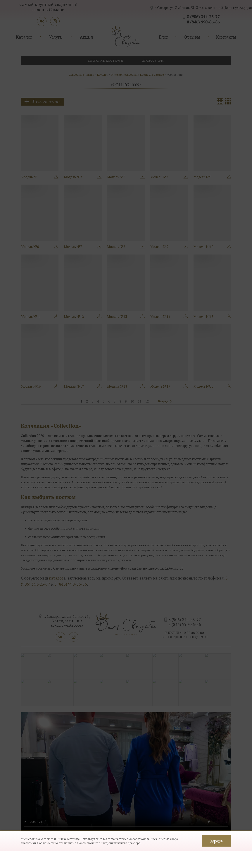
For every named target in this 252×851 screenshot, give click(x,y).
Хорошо (216, 841)
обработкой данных (143, 839)
